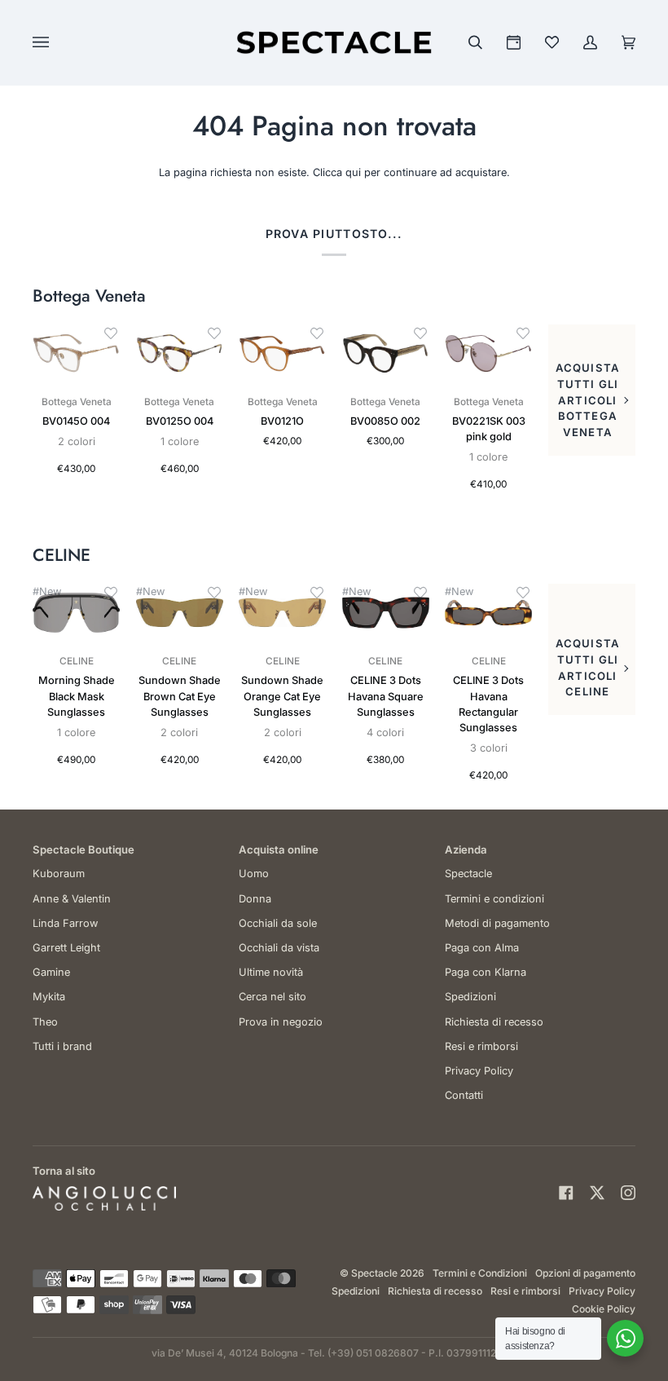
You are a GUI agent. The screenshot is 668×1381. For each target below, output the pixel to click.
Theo (45, 1022)
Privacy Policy (479, 1071)
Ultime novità (271, 972)
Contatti (464, 1095)
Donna (255, 899)
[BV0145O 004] (76, 353)
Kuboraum (59, 873)
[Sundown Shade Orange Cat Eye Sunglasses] (282, 613)
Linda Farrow (65, 923)
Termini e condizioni (494, 899)
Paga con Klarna (485, 972)
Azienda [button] (466, 849)
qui (353, 172)
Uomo (254, 873)
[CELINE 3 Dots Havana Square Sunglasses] (385, 613)
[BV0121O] (282, 353)
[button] (111, 333)
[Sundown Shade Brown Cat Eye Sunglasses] (179, 613)
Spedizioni (470, 997)
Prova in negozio (281, 1022)
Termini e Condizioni (480, 1273)
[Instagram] (628, 1192)
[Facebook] (566, 1192)
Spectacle (468, 873)
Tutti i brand (62, 1046)
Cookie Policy (603, 1309)
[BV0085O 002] (385, 353)
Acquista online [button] (279, 849)
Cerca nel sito (272, 997)
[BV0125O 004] (179, 353)
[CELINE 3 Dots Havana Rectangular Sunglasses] (488, 613)
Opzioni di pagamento (585, 1273)
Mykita (49, 997)
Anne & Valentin (72, 899)
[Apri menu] (57, 42)
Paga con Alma (482, 948)
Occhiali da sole (278, 923)
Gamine (51, 972)
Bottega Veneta (89, 296)
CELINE (61, 555)
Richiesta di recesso (494, 1022)
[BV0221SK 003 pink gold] (488, 353)
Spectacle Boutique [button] (83, 849)
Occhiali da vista (279, 948)
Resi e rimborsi (481, 1046)
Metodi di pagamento (497, 923)
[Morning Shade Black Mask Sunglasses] (76, 613)
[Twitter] (597, 1192)
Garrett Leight (66, 948)
